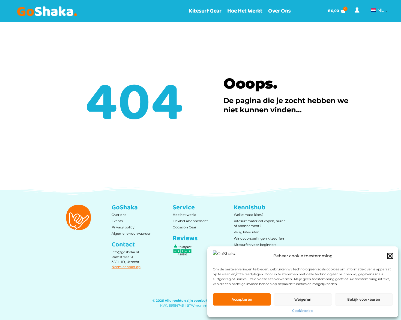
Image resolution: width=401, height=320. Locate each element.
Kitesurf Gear (205, 11)
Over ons (279, 11)
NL (380, 10)
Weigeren (302, 299)
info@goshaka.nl (125, 252)
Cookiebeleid (302, 311)
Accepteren (242, 299)
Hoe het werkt (244, 11)
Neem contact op (126, 267)
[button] (390, 256)
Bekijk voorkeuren (363, 299)
